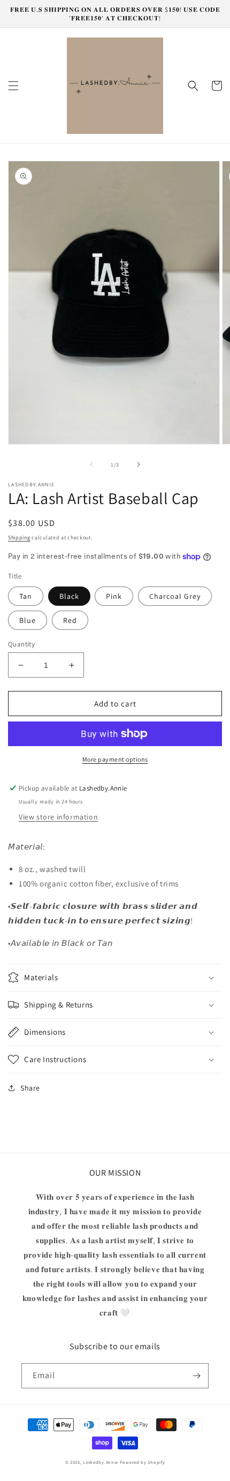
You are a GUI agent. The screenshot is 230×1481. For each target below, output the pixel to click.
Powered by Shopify (142, 1462)
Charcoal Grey (175, 596)
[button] (13, 85)
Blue (27, 620)
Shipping (19, 537)
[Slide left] (91, 464)
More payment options (115, 759)
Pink (114, 596)
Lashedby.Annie (100, 1462)
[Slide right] (138, 464)
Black (69, 596)
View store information (58, 817)
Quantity (21, 644)
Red (70, 620)
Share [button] (30, 1088)
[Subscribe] (196, 1375)
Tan (25, 596)
